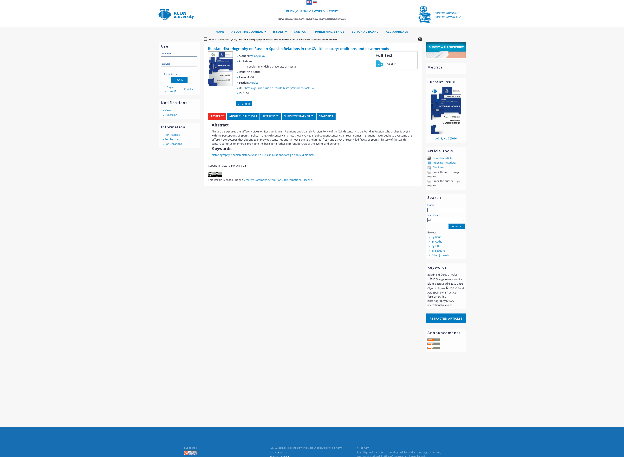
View (168, 110)
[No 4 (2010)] (220, 85)
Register (188, 89)
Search (430, 204)
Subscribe (171, 115)
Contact (301, 31)
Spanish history (240, 155)
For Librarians (173, 144)
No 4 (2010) (231, 39)
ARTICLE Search (278, 452)
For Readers (172, 135)
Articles (253, 82)
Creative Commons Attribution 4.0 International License (278, 180)
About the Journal (247, 31)
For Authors (172, 139)
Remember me (171, 74)
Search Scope (433, 215)
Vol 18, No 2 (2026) (446, 138)
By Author (437, 241)
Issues (278, 31)
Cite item (438, 167)
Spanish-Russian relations (267, 155)
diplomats (308, 155)
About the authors (243, 116)
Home (220, 31)
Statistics (326, 116)
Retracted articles (446, 318)
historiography (221, 155)
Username (166, 53)
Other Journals (440, 255)
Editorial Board (365, 31)
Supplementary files (298, 116)
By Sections (438, 250)
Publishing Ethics (329, 31)
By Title (435, 246)
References (270, 116)
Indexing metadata (444, 162)
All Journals (397, 31)
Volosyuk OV (258, 56)
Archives (220, 39)
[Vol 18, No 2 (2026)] (446, 133)
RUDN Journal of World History (312, 14)
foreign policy (292, 155)
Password (165, 63)
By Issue (436, 237)
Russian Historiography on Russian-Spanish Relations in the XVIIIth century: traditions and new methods (288, 39)
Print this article (442, 158)
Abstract (217, 116)
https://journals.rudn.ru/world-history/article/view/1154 (279, 88)
